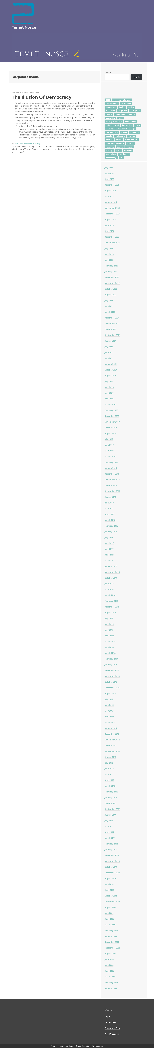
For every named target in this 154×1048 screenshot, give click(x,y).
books (121, 107)
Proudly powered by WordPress (62, 1046)
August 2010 (110, 878)
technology (111, 154)
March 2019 (110, 456)
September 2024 (112, 213)
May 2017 (109, 549)
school (129, 147)
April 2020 (109, 398)
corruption (135, 111)
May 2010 (109, 884)
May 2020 (109, 393)
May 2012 (109, 774)
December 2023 (112, 237)
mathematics (112, 132)
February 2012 (111, 791)
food (120, 118)
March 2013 (110, 722)
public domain (131, 139)
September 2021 (112, 335)
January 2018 (111, 531)
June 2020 (109, 387)
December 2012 (112, 734)
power (118, 139)
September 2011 (112, 809)
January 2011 (111, 849)
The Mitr (34, 93)
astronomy (126, 103)
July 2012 (109, 763)
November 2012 (112, 739)
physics (131, 136)
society (109, 150)
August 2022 (110, 294)
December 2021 (112, 317)
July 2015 (109, 618)
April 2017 (109, 554)
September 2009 (112, 901)
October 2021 (111, 329)
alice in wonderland (121, 100)
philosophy (120, 136)
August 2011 (110, 815)
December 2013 (112, 670)
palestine (134, 132)
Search (108, 72)
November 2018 (112, 479)
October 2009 (111, 895)
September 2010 (112, 872)
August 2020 (110, 375)
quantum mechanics (115, 143)
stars (118, 150)
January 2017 (111, 566)
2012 (108, 100)
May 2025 (109, 196)
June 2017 (109, 543)
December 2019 (112, 416)
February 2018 (111, 526)
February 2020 (111, 410)
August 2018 (110, 497)
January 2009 (111, 936)
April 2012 (109, 780)
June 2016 (109, 583)
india (108, 125)
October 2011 (111, 803)
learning (109, 129)
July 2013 (109, 699)
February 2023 (111, 265)
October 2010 (111, 867)
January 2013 (111, 728)
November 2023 (112, 242)
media (124, 132)
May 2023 (109, 260)
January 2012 (111, 797)
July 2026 (109, 167)
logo (133, 129)
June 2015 (109, 624)
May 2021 (109, 358)
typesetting (111, 158)
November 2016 (112, 572)
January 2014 (111, 664)
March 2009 (110, 924)
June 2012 (109, 768)
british (131, 107)
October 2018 (111, 485)
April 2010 (109, 890)
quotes (130, 143)
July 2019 (109, 439)
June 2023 (109, 254)
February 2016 (111, 601)
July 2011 (109, 820)
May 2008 (109, 965)
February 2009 (111, 930)
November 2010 (112, 861)
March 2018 (110, 520)
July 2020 (109, 381)
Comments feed (112, 1028)
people (109, 136)
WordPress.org (112, 1034)
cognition (123, 111)
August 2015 (110, 612)
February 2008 (111, 982)
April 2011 (109, 832)
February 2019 (111, 462)
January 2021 (111, 364)
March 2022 (110, 312)
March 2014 (110, 653)
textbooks (123, 154)
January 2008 (111, 988)
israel (116, 125)
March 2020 (110, 404)
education (110, 118)
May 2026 (109, 173)
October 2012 (111, 745)
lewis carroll (122, 129)
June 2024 (109, 225)
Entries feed (110, 1022)
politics (109, 139)
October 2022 (111, 289)
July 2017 (109, 537)
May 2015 (109, 630)
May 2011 (109, 826)
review (120, 147)
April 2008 (109, 971)
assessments (112, 103)
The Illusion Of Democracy (41, 97)
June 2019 (109, 445)
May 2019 (109, 450)
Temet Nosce (24, 27)
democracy (120, 114)
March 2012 (110, 786)
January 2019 (111, 468)
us (121, 158)
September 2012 (112, 751)
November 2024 (112, 208)
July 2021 (109, 346)
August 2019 (110, 433)
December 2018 (112, 474)
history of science (114, 121)
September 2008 (112, 947)
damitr (109, 114)
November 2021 (112, 323)
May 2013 (109, 711)
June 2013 (109, 705)
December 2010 (112, 855)
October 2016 (111, 578)
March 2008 (110, 976)
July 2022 (109, 300)
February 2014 (111, 658)
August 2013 (110, 693)
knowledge (127, 125)
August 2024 (110, 219)
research (110, 147)
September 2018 (112, 491)
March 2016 (110, 595)
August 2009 (110, 907)
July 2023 (109, 248)
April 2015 (109, 635)
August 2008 (110, 953)
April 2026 (109, 179)
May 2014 (109, 647)
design (132, 114)
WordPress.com (97, 1046)
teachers (128, 150)
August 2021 (110, 341)
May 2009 (109, 913)
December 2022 (112, 277)
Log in (107, 1016)
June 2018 (109, 502)
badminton (111, 107)
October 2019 (111, 427)
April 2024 (109, 231)
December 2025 (112, 185)
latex (137, 125)
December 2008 (112, 942)
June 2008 (109, 959)
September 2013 (112, 687)
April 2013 (109, 716)
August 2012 (110, 757)
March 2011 (110, 838)
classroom (110, 111)
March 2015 (110, 641)
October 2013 (111, 682)
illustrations (130, 121)
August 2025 (110, 190)
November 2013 (112, 676)
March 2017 (110, 560)
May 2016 (109, 589)
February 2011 (111, 843)
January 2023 (111, 271)
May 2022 (109, 306)
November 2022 (112, 283)
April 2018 (109, 514)
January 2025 (111, 202)
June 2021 (109, 352)
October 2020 (111, 369)
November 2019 (112, 422)
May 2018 (109, 508)
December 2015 (112, 606)
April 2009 (109, 919)
